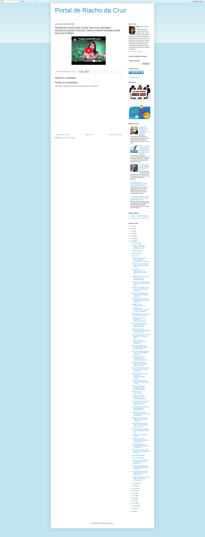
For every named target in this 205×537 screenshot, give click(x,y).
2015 (132, 233)
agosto (134, 491)
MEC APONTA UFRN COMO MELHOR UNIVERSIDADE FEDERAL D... (140, 451)
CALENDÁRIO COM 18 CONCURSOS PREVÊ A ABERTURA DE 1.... (140, 364)
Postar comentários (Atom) (67, 138)
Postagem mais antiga (115, 134)
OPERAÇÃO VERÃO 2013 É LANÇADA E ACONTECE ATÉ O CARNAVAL (144, 130)
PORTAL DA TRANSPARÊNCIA (139, 216)
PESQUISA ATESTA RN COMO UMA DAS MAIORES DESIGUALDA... (141, 478)
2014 (132, 236)
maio (133, 498)
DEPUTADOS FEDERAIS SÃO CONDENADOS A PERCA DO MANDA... (140, 369)
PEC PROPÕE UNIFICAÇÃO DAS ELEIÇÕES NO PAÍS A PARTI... (140, 265)
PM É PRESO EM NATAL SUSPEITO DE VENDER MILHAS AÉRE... (140, 347)
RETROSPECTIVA (137, 251)
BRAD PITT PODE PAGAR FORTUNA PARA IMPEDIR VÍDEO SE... (140, 295)
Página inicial (89, 134)
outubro (134, 485)
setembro (135, 488)
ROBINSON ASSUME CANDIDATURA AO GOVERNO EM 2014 (139, 397)
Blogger (111, 523)
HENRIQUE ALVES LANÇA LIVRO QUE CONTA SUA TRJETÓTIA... (140, 419)
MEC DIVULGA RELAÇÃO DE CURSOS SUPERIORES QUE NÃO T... (140, 353)
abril (133, 501)
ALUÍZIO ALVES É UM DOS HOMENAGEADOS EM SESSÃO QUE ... (140, 473)
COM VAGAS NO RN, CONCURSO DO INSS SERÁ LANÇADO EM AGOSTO (138, 184)
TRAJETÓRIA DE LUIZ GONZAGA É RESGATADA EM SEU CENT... (140, 446)
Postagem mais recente (62, 134)
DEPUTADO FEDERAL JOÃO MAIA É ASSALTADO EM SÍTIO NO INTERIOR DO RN (139, 198)
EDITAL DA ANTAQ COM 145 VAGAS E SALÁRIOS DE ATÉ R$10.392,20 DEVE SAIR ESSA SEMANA (144, 149)
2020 (132, 228)
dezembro (135, 243)
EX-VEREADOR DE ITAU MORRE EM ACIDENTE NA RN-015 (144, 167)
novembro (135, 483)
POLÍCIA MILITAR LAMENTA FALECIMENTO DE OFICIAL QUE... (141, 430)
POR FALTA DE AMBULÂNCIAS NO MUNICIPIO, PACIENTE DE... (139, 272)
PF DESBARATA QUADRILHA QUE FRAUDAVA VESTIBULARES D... (140, 408)
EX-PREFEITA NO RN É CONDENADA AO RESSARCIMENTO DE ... (140, 358)
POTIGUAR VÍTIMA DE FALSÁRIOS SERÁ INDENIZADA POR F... (139, 387)
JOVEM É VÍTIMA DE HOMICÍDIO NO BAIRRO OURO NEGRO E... (140, 440)
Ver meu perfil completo (135, 51)
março (134, 503)
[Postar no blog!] (82, 72)
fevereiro (135, 506)
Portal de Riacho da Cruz (90, 10)
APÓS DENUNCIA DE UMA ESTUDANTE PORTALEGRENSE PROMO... (140, 376)
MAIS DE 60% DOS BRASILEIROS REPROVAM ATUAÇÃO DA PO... (141, 330)
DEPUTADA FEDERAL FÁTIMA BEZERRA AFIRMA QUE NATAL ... (141, 336)
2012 (132, 241)
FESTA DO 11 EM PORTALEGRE (137, 392)
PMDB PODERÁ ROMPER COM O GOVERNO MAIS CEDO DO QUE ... (140, 425)
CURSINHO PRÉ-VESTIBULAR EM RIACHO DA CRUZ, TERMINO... (140, 310)
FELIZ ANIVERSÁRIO (138, 455)
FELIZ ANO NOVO (137, 253)
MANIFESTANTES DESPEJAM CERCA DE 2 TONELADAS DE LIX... (141, 283)
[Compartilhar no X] (84, 72)
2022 (132, 226)
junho (134, 496)
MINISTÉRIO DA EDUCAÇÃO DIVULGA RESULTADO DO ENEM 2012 (140, 300)
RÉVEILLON (135, 256)
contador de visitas (134, 77)
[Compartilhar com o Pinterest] (88, 72)
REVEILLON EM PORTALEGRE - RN (138, 305)
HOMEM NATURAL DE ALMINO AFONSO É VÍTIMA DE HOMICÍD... (140, 414)
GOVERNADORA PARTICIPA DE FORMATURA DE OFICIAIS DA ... (140, 462)
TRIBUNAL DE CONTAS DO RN (139, 218)
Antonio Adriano (144, 26)
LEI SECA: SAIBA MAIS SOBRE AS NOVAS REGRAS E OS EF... (138, 247)
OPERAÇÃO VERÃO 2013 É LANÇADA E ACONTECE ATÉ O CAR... (140, 289)
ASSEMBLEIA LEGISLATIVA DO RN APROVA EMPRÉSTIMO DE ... (140, 278)
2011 (132, 511)
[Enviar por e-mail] (80, 72)
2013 (132, 238)
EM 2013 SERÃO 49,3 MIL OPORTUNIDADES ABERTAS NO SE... (139, 325)
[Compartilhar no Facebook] (86, 72)
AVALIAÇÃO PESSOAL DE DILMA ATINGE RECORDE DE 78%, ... (140, 382)
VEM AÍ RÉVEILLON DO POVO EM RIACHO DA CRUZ (141, 314)
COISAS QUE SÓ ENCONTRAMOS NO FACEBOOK (139, 341)
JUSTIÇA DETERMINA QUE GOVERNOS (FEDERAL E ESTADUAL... (140, 467)
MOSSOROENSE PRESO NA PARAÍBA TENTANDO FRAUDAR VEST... (140, 403)
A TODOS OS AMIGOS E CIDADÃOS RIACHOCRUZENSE (139, 319)
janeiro (134, 508)
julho (133, 493)
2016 (132, 231)
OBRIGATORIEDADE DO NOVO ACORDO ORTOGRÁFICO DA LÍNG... (140, 260)
